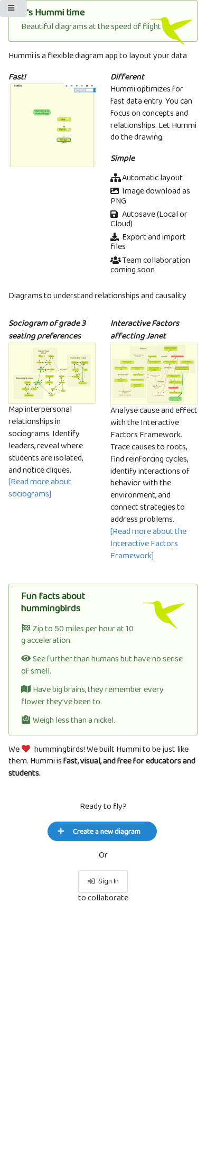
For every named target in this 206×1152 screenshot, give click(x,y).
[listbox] (13, 8)
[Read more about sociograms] (39, 488)
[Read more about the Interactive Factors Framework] (148, 544)
